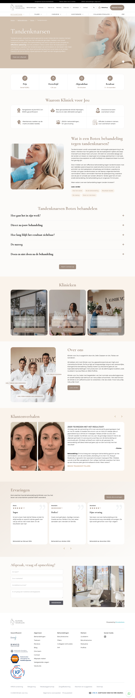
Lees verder (74, 388)
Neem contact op (67, 267)
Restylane (84, 644)
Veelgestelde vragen (41, 662)
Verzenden (56, 603)
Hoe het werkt (77, 191)
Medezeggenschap (47, 687)
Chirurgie (55, 14)
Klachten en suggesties (83, 687)
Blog (35, 647)
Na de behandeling (92, 191)
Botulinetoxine (16, 14)
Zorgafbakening (64, 687)
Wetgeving (31, 687)
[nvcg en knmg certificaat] (29, 111)
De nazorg (76, 195)
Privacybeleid (67, 693)
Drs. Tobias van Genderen (16, 383)
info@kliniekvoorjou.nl (63, 327)
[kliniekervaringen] (67, 111)
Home (13, 20)
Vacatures (37, 666)
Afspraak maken (117, 7)
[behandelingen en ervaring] (67, 122)
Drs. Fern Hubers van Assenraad (30, 396)
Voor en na (51, 7)
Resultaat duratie (107, 191)
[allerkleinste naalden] (29, 122)
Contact (85, 7)
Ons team (37, 651)
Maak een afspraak (19, 57)
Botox (32, 20)
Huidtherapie (76, 14)
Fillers (37, 14)
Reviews (58, 7)
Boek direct (29, 330)
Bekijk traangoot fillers (79, 466)
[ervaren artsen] (105, 111)
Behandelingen (31, 7)
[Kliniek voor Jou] (18, 7)
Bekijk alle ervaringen (114, 497)
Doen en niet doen (89, 195)
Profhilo (83, 647)
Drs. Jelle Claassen (53, 374)
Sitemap (100, 687)
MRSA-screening (17, 687)
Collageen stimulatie (101, 14)
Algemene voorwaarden (52, 693)
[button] (94, 7)
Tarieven (41, 7)
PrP (123, 14)
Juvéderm (84, 636)
